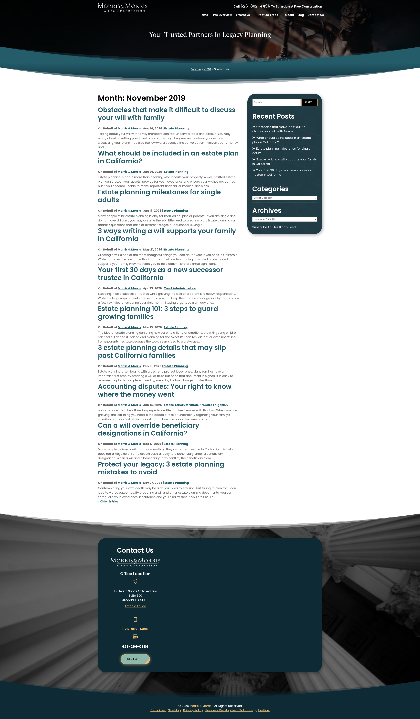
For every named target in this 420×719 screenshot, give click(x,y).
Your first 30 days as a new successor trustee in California (160, 273)
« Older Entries (108, 501)
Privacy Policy (193, 710)
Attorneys (242, 15)
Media (289, 15)
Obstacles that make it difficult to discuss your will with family (167, 113)
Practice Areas (267, 15)
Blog (300, 15)
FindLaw (264, 710)
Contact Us (315, 15)
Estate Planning (176, 128)
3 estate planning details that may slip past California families (162, 351)
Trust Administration (180, 288)
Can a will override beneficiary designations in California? (148, 429)
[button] (416, 695)
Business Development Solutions (229, 710)
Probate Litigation (214, 405)
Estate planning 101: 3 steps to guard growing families (158, 312)
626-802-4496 (255, 6)
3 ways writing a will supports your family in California (167, 234)
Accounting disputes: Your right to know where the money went (164, 390)
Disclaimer (158, 710)
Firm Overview (222, 15)
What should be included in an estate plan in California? (168, 157)
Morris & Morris (129, 128)
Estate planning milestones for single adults (159, 196)
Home (204, 15)
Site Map (174, 710)
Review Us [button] (134, 659)
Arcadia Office (135, 606)
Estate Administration (181, 405)
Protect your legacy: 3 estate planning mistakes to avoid (161, 468)
